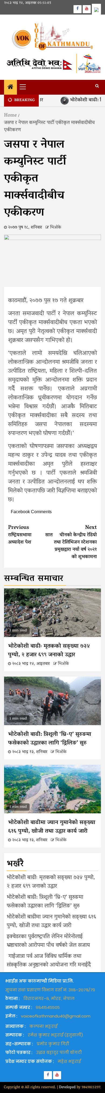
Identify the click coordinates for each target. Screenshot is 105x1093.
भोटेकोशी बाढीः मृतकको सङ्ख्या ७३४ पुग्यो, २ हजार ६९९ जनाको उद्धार (49, 650)
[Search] (97, 86)
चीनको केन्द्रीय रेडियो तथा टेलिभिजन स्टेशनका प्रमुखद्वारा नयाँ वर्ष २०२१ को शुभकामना (75, 542)
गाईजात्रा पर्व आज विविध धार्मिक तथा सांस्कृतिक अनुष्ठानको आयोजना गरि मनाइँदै (51, 961)
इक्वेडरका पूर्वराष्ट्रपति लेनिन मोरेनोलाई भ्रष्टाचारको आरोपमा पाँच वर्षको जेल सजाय (51, 941)
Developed (67, 1087)
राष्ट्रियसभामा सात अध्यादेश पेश (30, 535)
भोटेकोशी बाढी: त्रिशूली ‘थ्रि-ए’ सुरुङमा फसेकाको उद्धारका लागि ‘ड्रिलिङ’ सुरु (49, 739)
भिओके (55, 228)
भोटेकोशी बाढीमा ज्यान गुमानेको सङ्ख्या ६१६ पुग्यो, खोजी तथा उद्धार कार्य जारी (51, 827)
